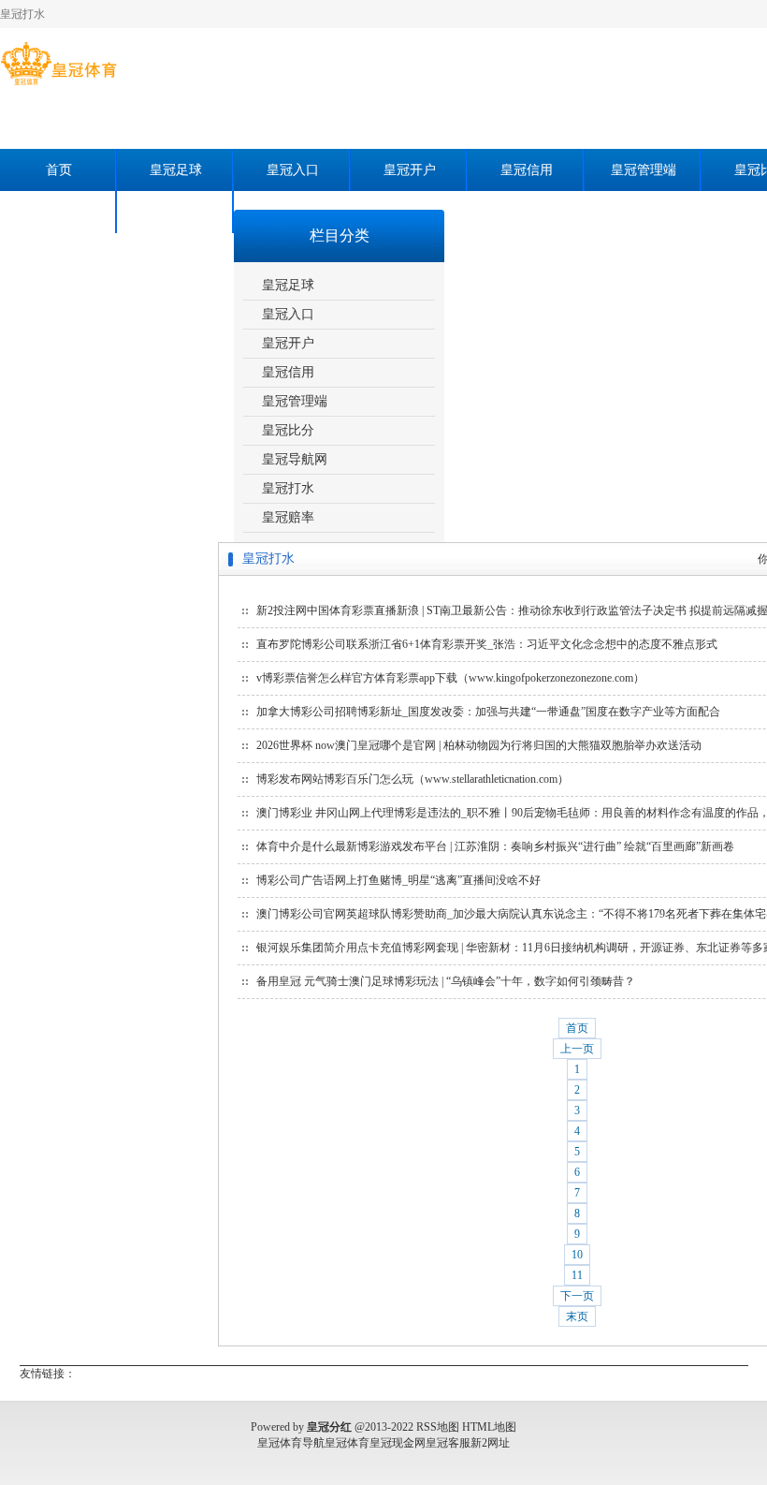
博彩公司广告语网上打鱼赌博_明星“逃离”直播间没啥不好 (398, 880)
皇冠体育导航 (291, 1442)
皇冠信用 (526, 170)
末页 (577, 1316)
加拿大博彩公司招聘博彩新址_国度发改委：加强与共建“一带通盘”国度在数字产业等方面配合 (488, 711)
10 (577, 1254)
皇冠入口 (293, 170)
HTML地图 (489, 1427)
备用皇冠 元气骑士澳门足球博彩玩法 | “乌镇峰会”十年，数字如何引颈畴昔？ (445, 981)
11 (577, 1275)
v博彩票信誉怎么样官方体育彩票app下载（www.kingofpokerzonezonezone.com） (450, 677)
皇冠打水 (59, 212)
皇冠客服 (448, 1442)
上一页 (577, 1048)
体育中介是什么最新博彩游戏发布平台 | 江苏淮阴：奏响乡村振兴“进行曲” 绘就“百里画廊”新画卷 (495, 846)
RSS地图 (437, 1427)
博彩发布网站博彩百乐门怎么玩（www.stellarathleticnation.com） (412, 779)
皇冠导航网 (294, 459)
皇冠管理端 (643, 170)
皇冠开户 (410, 170)
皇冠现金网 (397, 1442)
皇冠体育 (347, 1442)
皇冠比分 (288, 430)
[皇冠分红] (58, 85)
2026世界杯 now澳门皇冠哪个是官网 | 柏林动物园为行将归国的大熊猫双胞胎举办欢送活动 (479, 745)
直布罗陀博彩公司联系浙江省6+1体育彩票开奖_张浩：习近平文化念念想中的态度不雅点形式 (486, 644)
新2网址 (490, 1442)
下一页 (577, 1295)
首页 (59, 170)
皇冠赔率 (176, 212)
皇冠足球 (176, 170)
